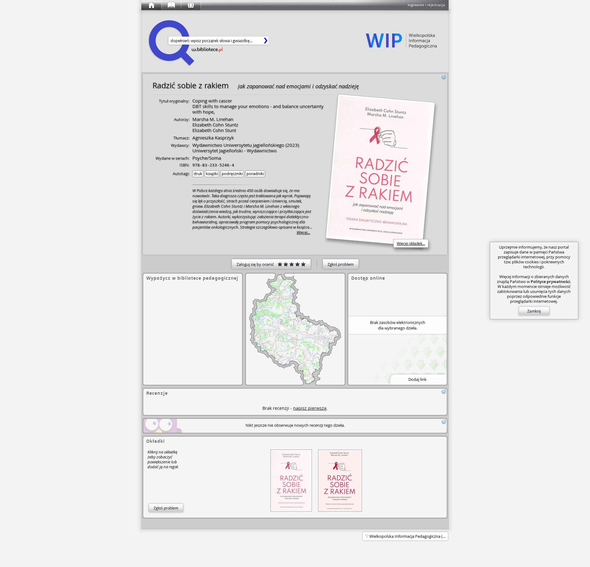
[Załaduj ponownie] (443, 77)
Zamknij (534, 311)
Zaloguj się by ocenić (257, 264)
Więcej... (303, 232)
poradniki (255, 173)
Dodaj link (417, 379)
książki (212, 173)
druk (198, 173)
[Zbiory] (171, 5)
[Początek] (151, 5)
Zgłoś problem (341, 264)
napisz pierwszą (309, 408)
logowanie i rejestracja (426, 5)
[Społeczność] (190, 5)
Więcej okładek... (411, 243)
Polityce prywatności (550, 281)
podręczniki (232, 173)
